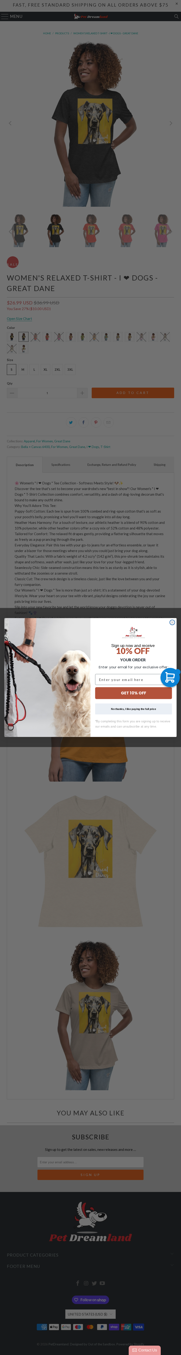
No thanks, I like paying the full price (133, 709)
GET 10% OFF (133, 693)
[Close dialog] (172, 622)
